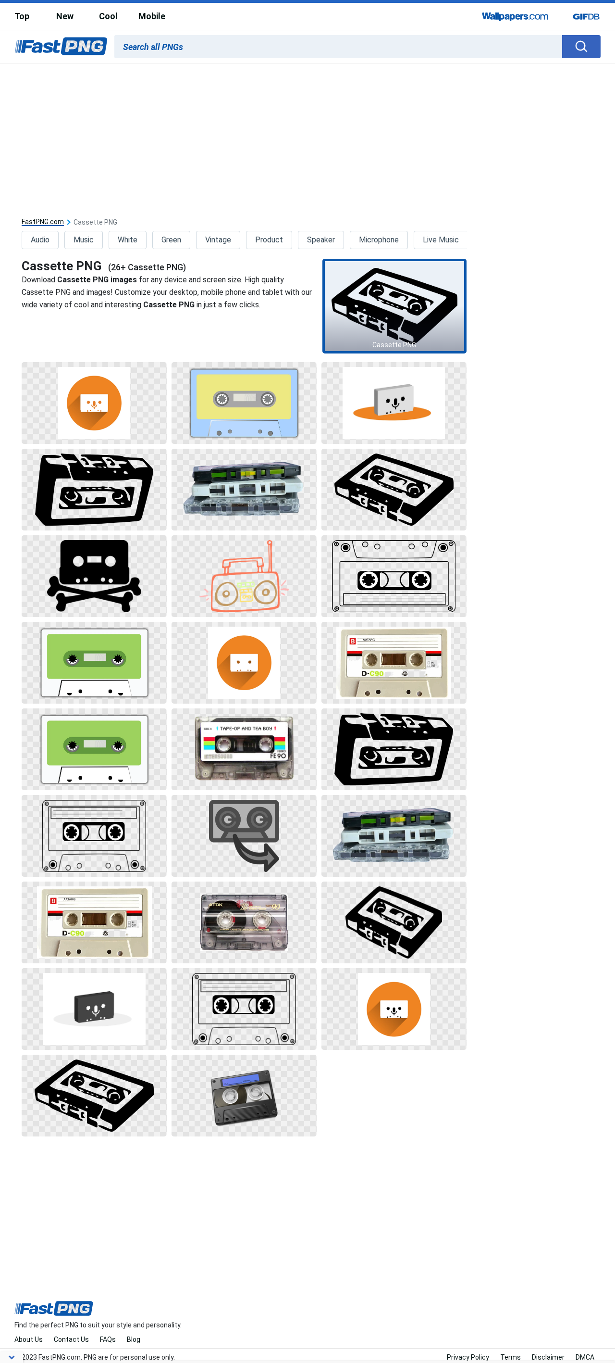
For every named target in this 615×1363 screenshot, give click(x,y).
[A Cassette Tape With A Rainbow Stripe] (244, 749)
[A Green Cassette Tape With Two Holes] (94, 663)
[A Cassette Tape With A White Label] (244, 403)
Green (171, 239)
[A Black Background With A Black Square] (94, 489)
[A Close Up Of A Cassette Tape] (244, 489)
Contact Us (71, 1339)
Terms (510, 1357)
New (65, 16)
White (127, 239)
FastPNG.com (43, 222)
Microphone (379, 239)
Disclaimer (548, 1357)
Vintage (218, 239)
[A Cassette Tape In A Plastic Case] (244, 922)
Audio (40, 239)
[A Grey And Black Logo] (244, 836)
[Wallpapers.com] (515, 16)
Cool (108, 16)
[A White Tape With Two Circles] (394, 576)
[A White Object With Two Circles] (94, 836)
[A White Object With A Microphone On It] (94, 403)
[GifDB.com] (586, 16)
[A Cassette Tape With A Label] (394, 663)
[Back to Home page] (61, 46)
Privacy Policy (468, 1357)
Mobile (151, 16)
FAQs (108, 1339)
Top (21, 16)
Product (269, 239)
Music (84, 239)
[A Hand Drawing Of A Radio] (244, 576)
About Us (28, 1339)
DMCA (585, 1357)
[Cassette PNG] (394, 306)
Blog (133, 1339)
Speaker (321, 239)
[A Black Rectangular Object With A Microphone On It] (94, 1009)
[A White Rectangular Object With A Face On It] (394, 403)
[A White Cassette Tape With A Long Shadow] (244, 663)
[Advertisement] (307, 135)
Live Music (441, 239)
